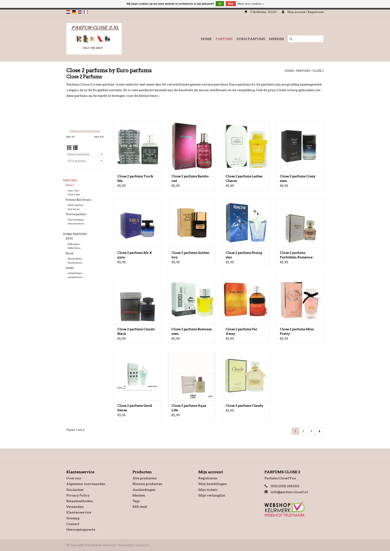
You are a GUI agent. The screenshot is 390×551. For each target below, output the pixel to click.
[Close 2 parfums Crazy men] (300, 146)
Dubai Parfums (251, 39)
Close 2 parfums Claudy (244, 405)
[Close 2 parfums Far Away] (245, 299)
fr (86, 12)
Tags (136, 501)
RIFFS (69, 238)
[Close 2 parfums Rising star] (245, 223)
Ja (219, 3)
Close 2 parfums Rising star (244, 255)
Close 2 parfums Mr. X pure (134, 255)
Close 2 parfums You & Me (135, 178)
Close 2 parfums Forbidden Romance (296, 255)
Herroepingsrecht (80, 529)
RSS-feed (139, 506)
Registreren (207, 478)
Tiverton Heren (76, 223)
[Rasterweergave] (69, 148)
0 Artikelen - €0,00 (263, 12)
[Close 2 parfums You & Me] (137, 146)
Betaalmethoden (79, 501)
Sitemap (73, 518)
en (80, 12)
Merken (276, 39)
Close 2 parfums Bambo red (190, 178)
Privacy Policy (78, 495)
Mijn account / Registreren (305, 12)
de (74, 12)
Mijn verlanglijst (211, 495)
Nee (230, 3)
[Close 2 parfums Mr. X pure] (137, 223)
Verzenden (75, 506)
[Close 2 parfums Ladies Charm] (245, 146)
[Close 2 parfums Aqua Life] (191, 376)
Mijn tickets (208, 490)
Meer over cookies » (251, 3)
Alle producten (144, 478)
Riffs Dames (74, 244)
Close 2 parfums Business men (192, 331)
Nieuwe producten (147, 484)
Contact (72, 524)
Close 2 (318, 70)
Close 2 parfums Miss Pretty (297, 331)
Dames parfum (75, 205)
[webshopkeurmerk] (294, 509)
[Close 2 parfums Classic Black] (137, 299)
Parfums (224, 39)
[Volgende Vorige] (319, 431)
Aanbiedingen (144, 490)
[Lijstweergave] (75, 148)
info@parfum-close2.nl (289, 492)
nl (68, 12)
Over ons (73, 478)
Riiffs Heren (74, 248)
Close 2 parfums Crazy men (298, 178)
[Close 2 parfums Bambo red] (191, 146)
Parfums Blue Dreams (78, 199)
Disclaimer (75, 490)
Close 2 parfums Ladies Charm (244, 178)
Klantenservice (78, 512)
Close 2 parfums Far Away (241, 331)
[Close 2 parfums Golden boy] (191, 223)
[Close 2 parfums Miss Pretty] (300, 299)
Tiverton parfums (75, 214)
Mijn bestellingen (212, 484)
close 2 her (73, 190)
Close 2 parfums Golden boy (190, 255)
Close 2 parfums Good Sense (134, 408)
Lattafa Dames (75, 273)
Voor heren (74, 209)
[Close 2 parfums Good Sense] (137, 376)
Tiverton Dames (76, 219)
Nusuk (69, 253)
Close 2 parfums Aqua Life (189, 408)
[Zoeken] (291, 39)
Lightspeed (141, 545)
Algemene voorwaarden (85, 484)
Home (206, 39)
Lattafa (69, 267)
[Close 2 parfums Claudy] (245, 376)
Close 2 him (74, 194)
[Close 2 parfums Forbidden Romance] (300, 223)
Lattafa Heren (75, 277)
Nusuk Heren (75, 262)
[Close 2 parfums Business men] (191, 299)
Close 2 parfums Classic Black (136, 331)
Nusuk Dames (75, 258)
